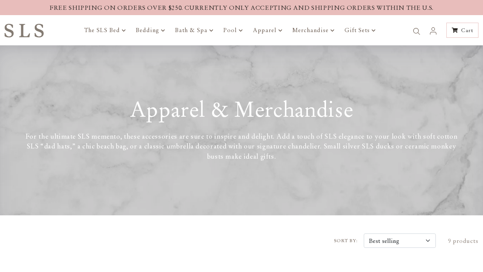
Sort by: (346, 240)
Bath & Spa (192, 30)
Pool (231, 30)
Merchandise (311, 30)
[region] (241, 7)
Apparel (265, 30)
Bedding (148, 30)
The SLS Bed (103, 30)
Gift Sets (358, 30)
